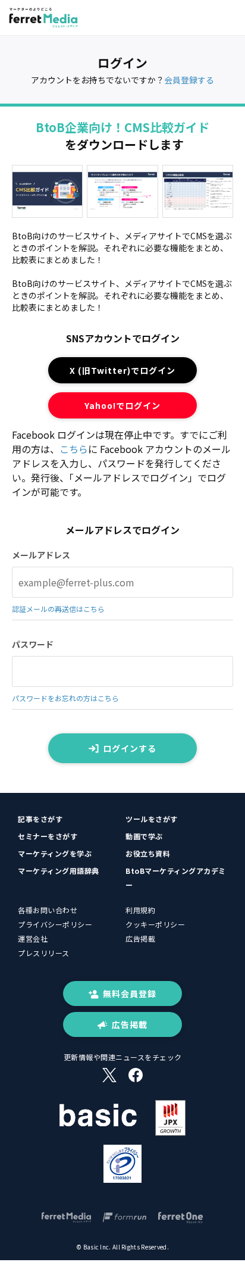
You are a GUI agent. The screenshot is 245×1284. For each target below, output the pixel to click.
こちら (73, 449)
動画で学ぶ (144, 836)
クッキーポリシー (155, 924)
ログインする (129, 748)
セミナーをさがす (47, 836)
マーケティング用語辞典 (58, 871)
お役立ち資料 (147, 853)
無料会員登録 (129, 993)
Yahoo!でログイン (122, 405)
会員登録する (189, 80)
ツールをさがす (151, 819)
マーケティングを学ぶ (55, 853)
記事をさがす (40, 819)
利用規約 (140, 910)
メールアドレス (41, 555)
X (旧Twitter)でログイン (123, 370)
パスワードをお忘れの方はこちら (65, 698)
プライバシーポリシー (55, 924)
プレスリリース (44, 953)
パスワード (33, 644)
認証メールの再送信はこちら (58, 609)
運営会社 (33, 938)
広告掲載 (140, 938)
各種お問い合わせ (47, 910)
